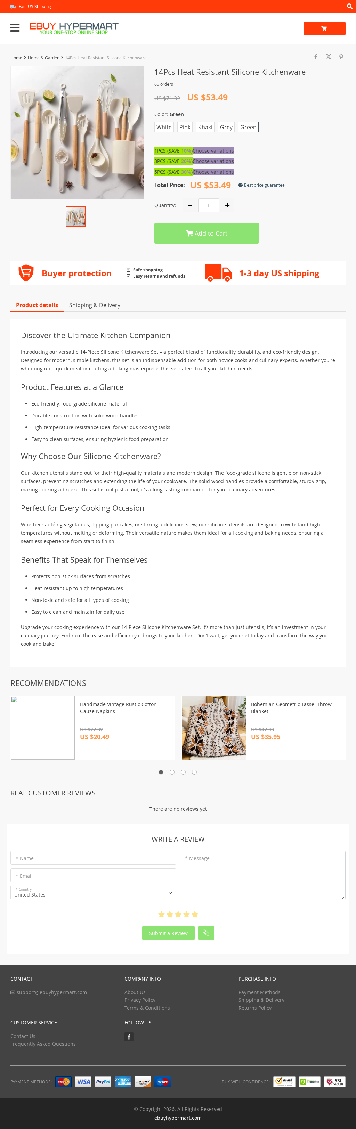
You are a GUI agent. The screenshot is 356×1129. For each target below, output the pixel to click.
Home (16, 57)
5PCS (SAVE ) (173, 172)
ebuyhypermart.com (178, 1117)
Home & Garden (43, 57)
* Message (197, 858)
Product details (37, 305)
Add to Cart (210, 233)
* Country (24, 889)
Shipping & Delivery (94, 305)
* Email (24, 876)
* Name (25, 858)
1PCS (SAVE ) (173, 150)
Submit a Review (168, 933)
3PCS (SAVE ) (173, 161)
